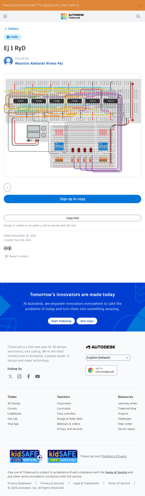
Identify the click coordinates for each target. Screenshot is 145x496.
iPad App (13, 424)
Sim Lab (12, 419)
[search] (138, 16)
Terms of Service (116, 472)
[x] (10, 376)
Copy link (72, 218)
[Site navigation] (5, 16)
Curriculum (63, 408)
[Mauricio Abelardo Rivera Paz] (8, 60)
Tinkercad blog (127, 408)
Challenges (124, 419)
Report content (18, 256)
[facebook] (28, 376)
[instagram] (19, 376)
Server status (126, 429)
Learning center (127, 403)
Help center (125, 424)
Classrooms (64, 403)
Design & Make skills (70, 419)
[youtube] (37, 376)
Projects (123, 414)
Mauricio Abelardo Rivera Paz (39, 63)
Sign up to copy (72, 199)
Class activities (66, 414)
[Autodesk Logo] (101, 347)
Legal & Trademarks (86, 483)
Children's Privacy (114, 456)
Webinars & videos (68, 424)
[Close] (139, 5)
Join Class (87, 321)
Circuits (12, 408)
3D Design (14, 403)
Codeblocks (14, 414)
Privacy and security (70, 429)
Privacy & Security (52, 483)
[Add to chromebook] (101, 370)
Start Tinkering (61, 321)
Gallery (13, 29)
